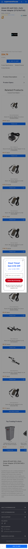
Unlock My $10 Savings (14, 280)
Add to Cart (17, 546)
